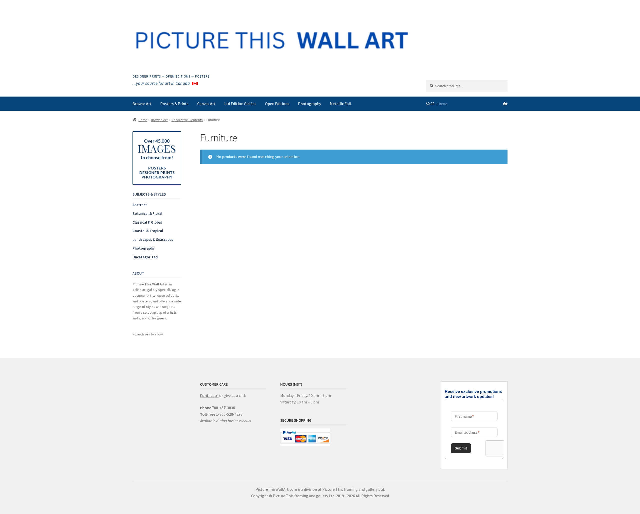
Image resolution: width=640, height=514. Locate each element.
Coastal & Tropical (147, 230)
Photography (309, 103)
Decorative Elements (187, 120)
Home (142, 120)
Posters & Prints (174, 103)
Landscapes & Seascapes (152, 239)
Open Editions (277, 103)
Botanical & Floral (147, 213)
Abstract (139, 204)
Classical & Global (147, 222)
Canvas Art (206, 103)
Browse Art (142, 103)
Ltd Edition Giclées (240, 103)
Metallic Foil (340, 103)
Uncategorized (145, 257)
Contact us (209, 395)
